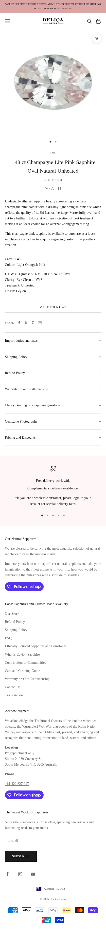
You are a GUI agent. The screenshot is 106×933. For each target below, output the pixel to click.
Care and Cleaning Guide (22, 671)
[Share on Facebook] (19, 323)
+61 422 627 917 (17, 784)
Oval (53, 153)
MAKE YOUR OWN (53, 307)
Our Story (12, 613)
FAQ (8, 638)
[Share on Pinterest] (33, 323)
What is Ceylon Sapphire (22, 654)
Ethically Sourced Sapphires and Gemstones (35, 646)
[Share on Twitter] (26, 323)
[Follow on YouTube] (33, 874)
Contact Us (12, 687)
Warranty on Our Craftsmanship (27, 679)
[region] (53, 486)
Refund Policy (15, 622)
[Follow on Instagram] (20, 874)
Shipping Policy (16, 630)
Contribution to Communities (25, 662)
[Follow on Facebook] (7, 874)
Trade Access (14, 695)
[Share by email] (40, 323)
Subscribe (21, 856)
